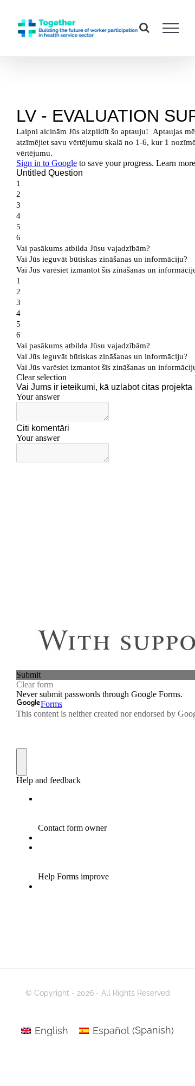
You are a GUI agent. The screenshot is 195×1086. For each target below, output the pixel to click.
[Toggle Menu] (171, 28)
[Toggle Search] (144, 27)
